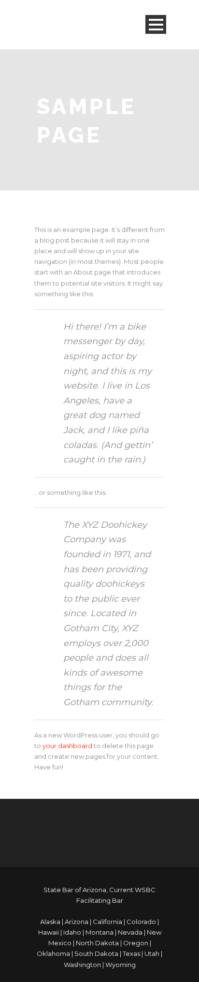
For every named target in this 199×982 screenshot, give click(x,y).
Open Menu (155, 24)
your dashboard (67, 746)
